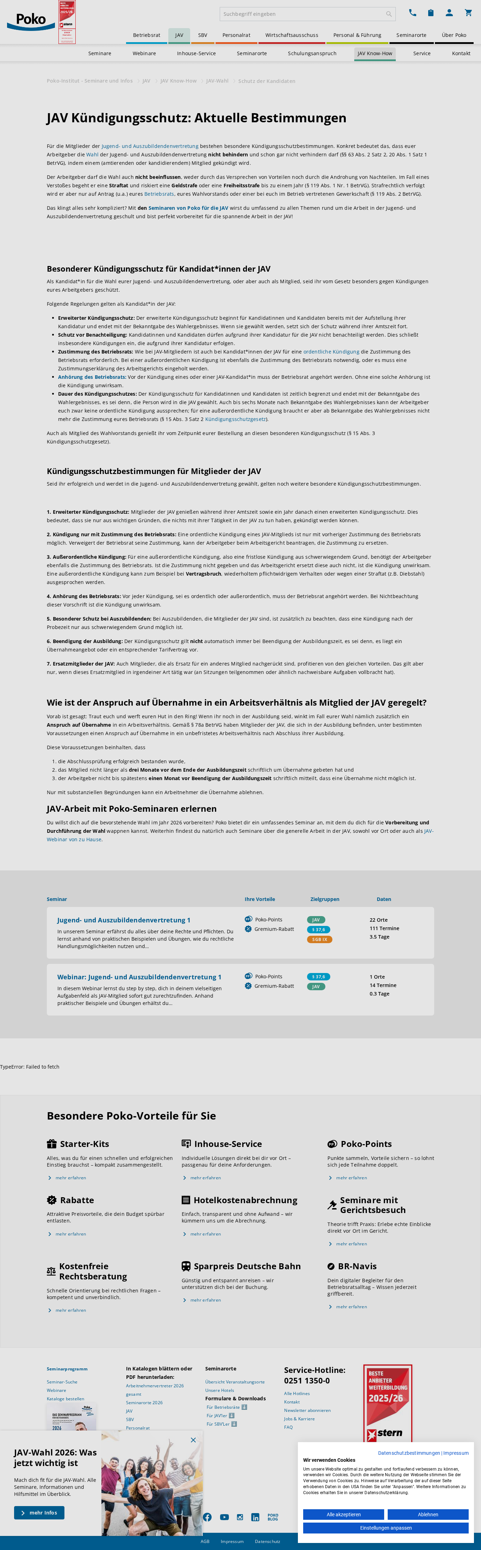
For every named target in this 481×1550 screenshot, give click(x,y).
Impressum (456, 1453)
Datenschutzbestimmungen (409, 1453)
